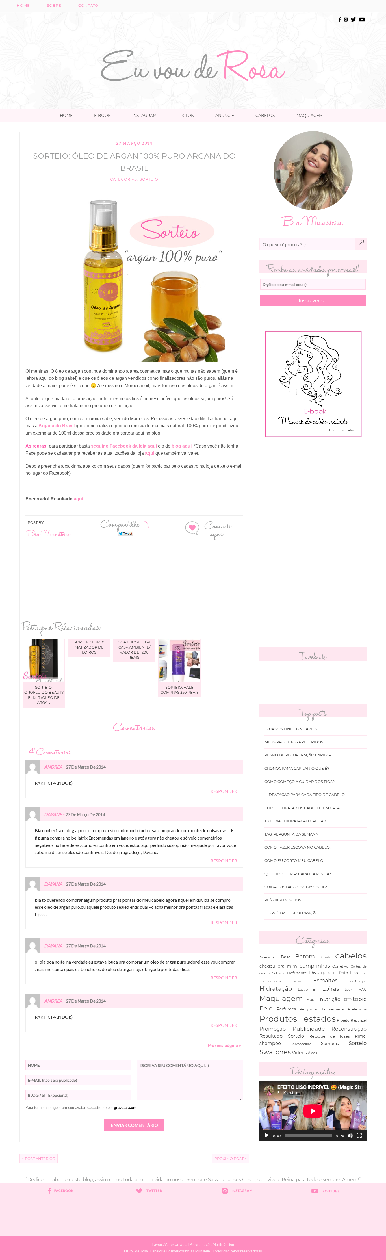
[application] (313, 1111)
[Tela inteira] (359, 1135)
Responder (224, 791)
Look (348, 990)
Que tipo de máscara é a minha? (297, 874)
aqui (149, 453)
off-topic (355, 999)
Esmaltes (325, 980)
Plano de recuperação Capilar (297, 755)
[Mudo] (350, 1135)
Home (23, 5)
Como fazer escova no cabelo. (297, 847)
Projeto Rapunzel (352, 1020)
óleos (312, 1053)
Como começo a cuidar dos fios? (299, 782)
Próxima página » (224, 1045)
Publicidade (308, 1028)
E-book (102, 115)
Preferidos (357, 1009)
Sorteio (149, 179)
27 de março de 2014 (85, 767)
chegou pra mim (278, 966)
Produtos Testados (297, 1018)
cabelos (351, 955)
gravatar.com (125, 1107)
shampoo (270, 1043)
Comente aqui (218, 529)
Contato (88, 5)
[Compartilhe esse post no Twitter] (125, 533)
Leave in (307, 990)
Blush (325, 957)
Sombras (330, 1043)
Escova (297, 981)
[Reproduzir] (267, 1135)
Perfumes (286, 1009)
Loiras (330, 988)
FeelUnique (357, 981)
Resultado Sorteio (281, 1036)
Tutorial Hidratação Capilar (295, 821)
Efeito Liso (347, 973)
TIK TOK (186, 115)
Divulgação (321, 972)
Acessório (267, 957)
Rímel (361, 1036)
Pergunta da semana (322, 1009)
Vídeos (299, 1052)
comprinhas (315, 965)
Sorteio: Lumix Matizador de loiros (89, 647)
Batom (305, 956)
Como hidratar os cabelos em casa (302, 808)
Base (285, 957)
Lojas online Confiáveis (290, 729)
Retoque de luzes (329, 1036)
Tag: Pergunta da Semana (291, 834)
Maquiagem (309, 115)
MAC (362, 990)
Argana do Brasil (57, 425)
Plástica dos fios (282, 900)
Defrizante (297, 973)
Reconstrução (349, 1028)
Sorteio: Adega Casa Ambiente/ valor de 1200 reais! (134, 650)
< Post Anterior (38, 1159)
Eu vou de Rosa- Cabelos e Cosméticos (154, 1251)
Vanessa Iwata (176, 1244)
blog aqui (181, 446)
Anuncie (224, 115)
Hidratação (275, 988)
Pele (266, 1008)
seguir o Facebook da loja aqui (124, 446)
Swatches (275, 1052)
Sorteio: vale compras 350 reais (180, 690)
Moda (311, 999)
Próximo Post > (230, 1159)
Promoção (272, 1028)
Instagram (144, 115)
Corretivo (340, 966)
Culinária (278, 973)
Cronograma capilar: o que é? (296, 768)
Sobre (54, 5)
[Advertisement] (193, 29)
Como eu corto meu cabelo (293, 860)
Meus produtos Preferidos (293, 742)
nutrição (330, 999)
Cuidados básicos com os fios (296, 887)
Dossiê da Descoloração (291, 913)
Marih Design (223, 1244)
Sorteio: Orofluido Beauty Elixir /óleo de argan (44, 695)
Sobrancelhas (301, 1044)
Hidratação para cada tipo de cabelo (304, 795)
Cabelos (265, 115)
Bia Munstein (49, 533)
